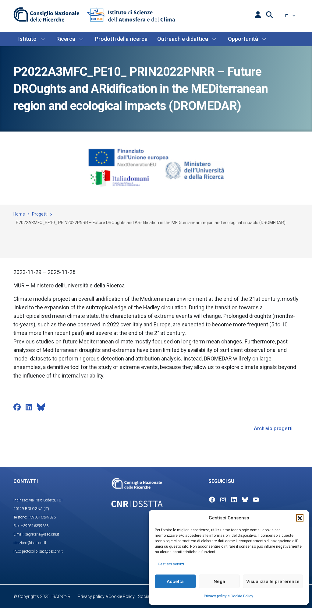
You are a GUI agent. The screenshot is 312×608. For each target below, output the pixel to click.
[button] (300, 518)
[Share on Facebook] (17, 407)
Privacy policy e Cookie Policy (229, 596)
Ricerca (65, 39)
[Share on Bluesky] (41, 407)
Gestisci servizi (171, 564)
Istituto (27, 39)
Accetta (175, 581)
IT (287, 15)
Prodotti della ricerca (121, 39)
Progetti (40, 214)
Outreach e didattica (182, 39)
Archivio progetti (273, 428)
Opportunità (243, 39)
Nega (219, 581)
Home (19, 214)
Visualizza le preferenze (273, 581)
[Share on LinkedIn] (29, 407)
